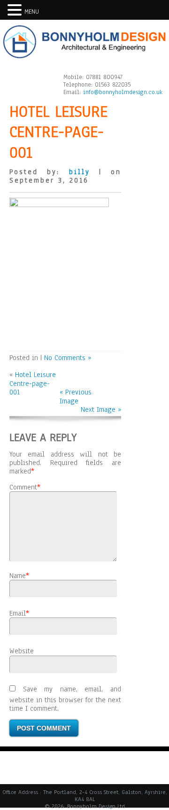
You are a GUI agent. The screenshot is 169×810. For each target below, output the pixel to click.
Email (17, 613)
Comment (23, 487)
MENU (31, 12)
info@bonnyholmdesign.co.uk (122, 92)
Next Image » (101, 409)
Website (21, 651)
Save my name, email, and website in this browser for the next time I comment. (65, 698)
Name (17, 575)
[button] (16, 9)
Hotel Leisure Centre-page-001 (32, 383)
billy (79, 171)
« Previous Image (76, 396)
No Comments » (67, 357)
